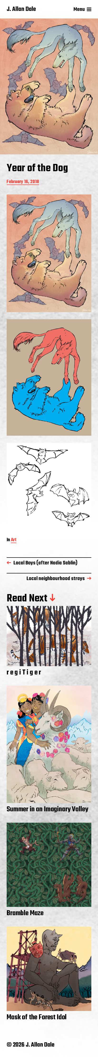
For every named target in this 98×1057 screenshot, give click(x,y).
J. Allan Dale (21, 9)
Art (13, 540)
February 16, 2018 (23, 182)
